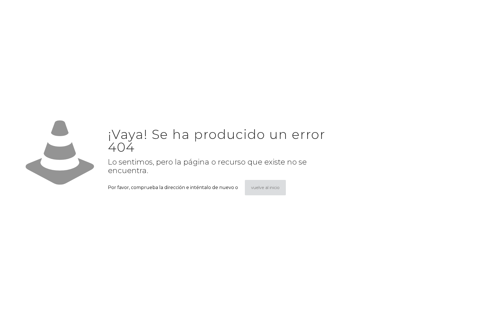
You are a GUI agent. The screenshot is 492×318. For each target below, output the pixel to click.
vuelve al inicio (265, 187)
